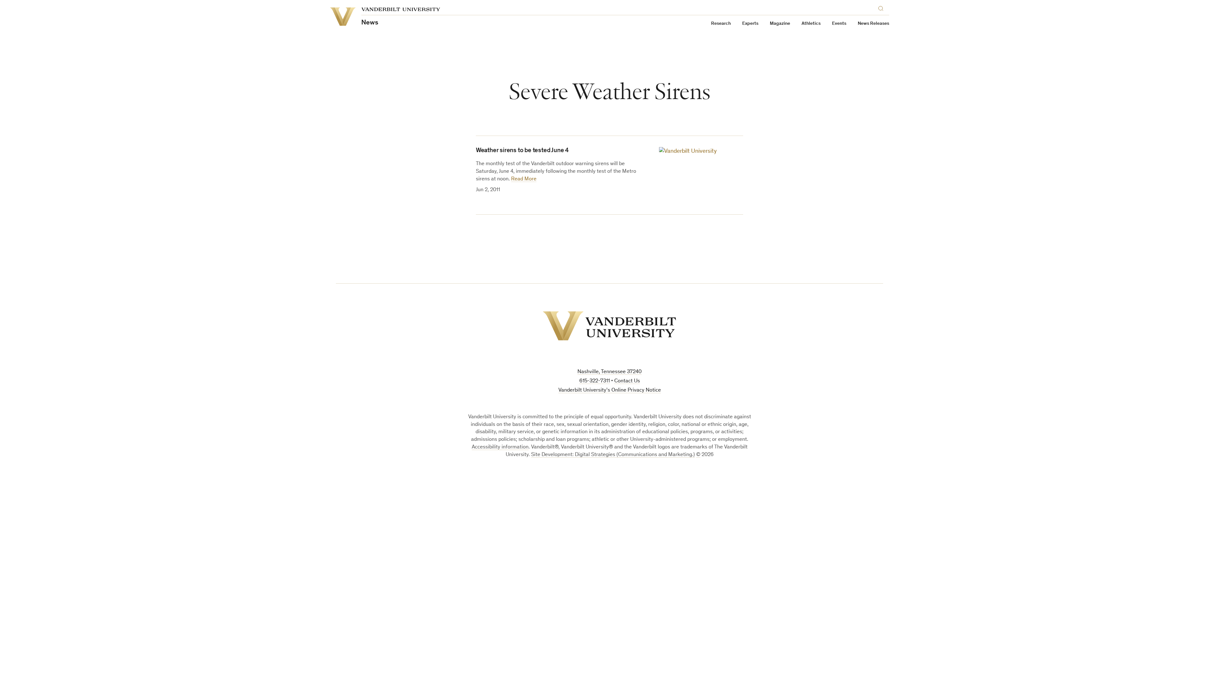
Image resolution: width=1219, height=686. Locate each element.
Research (721, 23)
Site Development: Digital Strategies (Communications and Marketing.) (613, 455)
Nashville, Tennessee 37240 (609, 372)
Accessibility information (500, 447)
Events (839, 23)
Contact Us (627, 381)
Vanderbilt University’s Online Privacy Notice (609, 390)
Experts (750, 23)
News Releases (873, 23)
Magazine (780, 23)
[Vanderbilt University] (609, 326)
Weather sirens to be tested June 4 (522, 151)
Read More (523, 179)
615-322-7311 (594, 381)
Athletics (811, 23)
